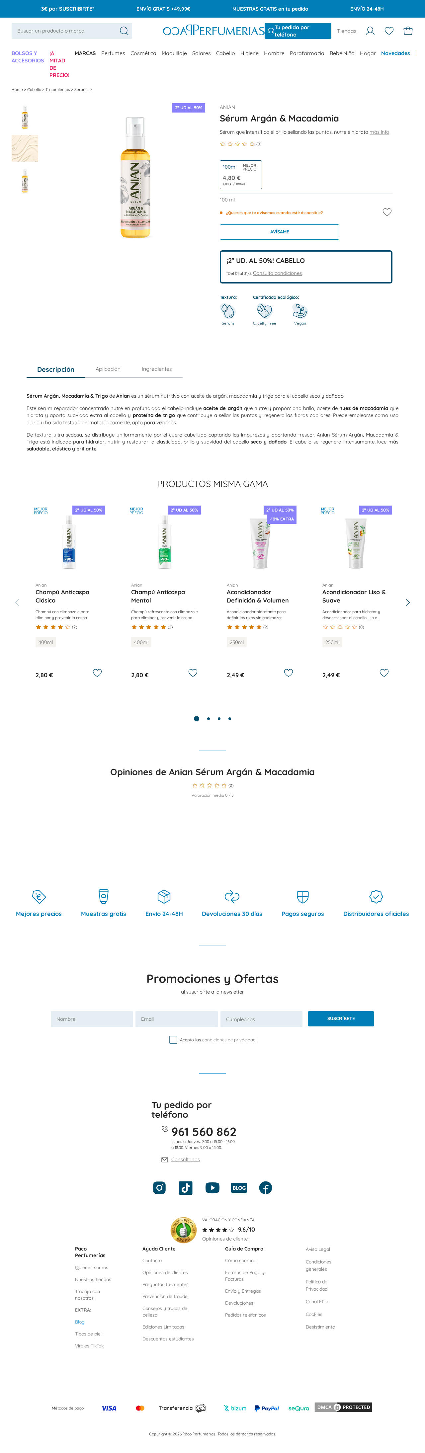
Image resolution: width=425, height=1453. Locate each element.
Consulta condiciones (277, 273)
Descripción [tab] (55, 369)
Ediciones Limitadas (163, 1327)
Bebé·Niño (342, 53)
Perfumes (113, 53)
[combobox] (72, 31)
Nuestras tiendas (93, 1279)
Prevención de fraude (165, 1296)
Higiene (249, 53)
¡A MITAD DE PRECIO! (59, 64)
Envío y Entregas (243, 1291)
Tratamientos (58, 89)
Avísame (279, 232)
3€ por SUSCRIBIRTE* (67, 8)
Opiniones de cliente (225, 1239)
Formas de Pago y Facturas (244, 1275)
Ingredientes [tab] (157, 368)
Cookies (314, 1314)
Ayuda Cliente (159, 1249)
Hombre (274, 53)
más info (379, 132)
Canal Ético (317, 1302)
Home (18, 89)
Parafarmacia (307, 53)
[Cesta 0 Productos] (408, 31)
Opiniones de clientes (165, 1272)
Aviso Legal (318, 1249)
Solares (201, 53)
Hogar (368, 53)
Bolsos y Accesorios (28, 57)
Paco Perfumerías (90, 1252)
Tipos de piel (88, 1334)
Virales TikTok (89, 1346)
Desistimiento (320, 1327)
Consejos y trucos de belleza (164, 1311)
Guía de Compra (244, 1249)
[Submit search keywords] (124, 31)
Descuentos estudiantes (168, 1339)
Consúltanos (185, 1159)
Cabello (225, 53)
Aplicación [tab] (108, 368)
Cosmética (143, 53)
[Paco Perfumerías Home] (214, 31)
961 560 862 (203, 1131)
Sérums (82, 89)
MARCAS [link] (85, 53)
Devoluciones (239, 1303)
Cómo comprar (241, 1260)
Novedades (395, 53)
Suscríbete (341, 1018)
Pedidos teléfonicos (245, 1315)
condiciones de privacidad (229, 1039)
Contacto (152, 1260)
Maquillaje (174, 53)
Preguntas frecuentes (165, 1284)
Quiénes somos (91, 1267)
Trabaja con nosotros (87, 1294)
